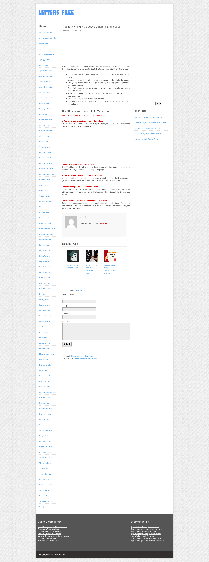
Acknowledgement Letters (48, 38)
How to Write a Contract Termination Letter (146, 538)
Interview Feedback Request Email (146, 139)
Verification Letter (45, 485)
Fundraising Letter (45, 272)
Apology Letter (44, 60)
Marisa (83, 216)
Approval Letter (44, 92)
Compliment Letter (45, 158)
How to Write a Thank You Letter (142, 536)
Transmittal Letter (45, 474)
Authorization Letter (46, 98)
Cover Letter (43, 185)
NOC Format (43, 359)
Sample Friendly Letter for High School (147, 133)
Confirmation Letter (46, 169)
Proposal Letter (44, 387)
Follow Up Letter (45, 256)
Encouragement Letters (47, 228)
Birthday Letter (44, 103)
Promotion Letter (45, 381)
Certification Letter (45, 130)
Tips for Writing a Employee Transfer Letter (146, 533)
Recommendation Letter (47, 392)
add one (79, 290)
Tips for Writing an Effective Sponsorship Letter (91, 269)
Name (65, 298)
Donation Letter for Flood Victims (49, 533)
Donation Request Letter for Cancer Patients (53, 536)
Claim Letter (43, 141)
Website (65, 313)
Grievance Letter (45, 288)
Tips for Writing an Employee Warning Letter (146, 529)
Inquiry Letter (44, 299)
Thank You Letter (45, 463)
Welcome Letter (44, 496)
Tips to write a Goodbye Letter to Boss (78, 164)
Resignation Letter (45, 408)
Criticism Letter (44, 196)
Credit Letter (43, 190)
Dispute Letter (44, 212)
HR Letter (42, 294)
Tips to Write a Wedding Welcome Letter (145, 527)
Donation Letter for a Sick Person (49, 531)
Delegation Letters (45, 201)
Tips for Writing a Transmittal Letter (143, 531)
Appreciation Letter (45, 87)
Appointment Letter (46, 76)
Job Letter (42, 327)
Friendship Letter (45, 267)
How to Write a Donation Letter (48, 540)
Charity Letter (44, 136)
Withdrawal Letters (45, 501)
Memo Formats (44, 348)
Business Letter (44, 114)
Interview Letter (44, 310)
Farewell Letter (44, 245)
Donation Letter (44, 218)
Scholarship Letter (45, 430)
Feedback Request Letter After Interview (148, 117)
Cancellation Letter (45, 119)
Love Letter (43, 337)
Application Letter (45, 70)
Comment (66, 321)
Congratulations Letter (47, 174)
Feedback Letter (45, 250)
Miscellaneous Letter (46, 354)
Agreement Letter (45, 49)
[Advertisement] (96, 48)
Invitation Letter (44, 321)
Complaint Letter (45, 152)
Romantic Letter (44, 419)
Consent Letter (44, 179)
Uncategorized (44, 479)
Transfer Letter (44, 468)
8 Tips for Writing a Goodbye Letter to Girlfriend (82, 175)
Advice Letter (44, 43)
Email (65, 306)
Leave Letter (43, 332)
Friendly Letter (44, 261)
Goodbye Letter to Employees (85, 358)
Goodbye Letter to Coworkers (82, 356)
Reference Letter (45, 397)
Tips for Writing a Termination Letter (72, 266)
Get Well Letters (45, 278)
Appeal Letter (44, 65)
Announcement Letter (46, 54)
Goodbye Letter (44, 283)
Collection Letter (45, 147)
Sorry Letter (43, 436)
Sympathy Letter (45, 452)
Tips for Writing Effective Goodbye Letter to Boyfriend (84, 200)
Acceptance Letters (46, 32)
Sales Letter (43, 425)
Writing (41, 506)
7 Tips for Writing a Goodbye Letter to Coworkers (82, 121)
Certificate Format (45, 125)
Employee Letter (45, 223)
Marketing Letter (45, 343)
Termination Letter (45, 457)
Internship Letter (45, 305)
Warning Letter (44, 490)
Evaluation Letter (45, 239)
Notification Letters (45, 365)
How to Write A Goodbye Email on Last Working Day (82, 115)
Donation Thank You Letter (47, 538)
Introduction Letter (45, 316)
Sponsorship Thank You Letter (48, 529)
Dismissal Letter (45, 207)
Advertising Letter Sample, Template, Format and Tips (110, 269)
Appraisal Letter (44, 81)
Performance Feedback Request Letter (147, 128)
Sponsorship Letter (45, 441)
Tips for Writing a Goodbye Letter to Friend (80, 186)
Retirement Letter (45, 414)
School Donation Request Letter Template (52, 527)
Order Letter (43, 370)
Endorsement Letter (46, 234)
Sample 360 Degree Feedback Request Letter (150, 122)
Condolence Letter (45, 163)
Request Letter (44, 403)
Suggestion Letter (45, 446)
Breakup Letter (44, 109)
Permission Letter (45, 376)
